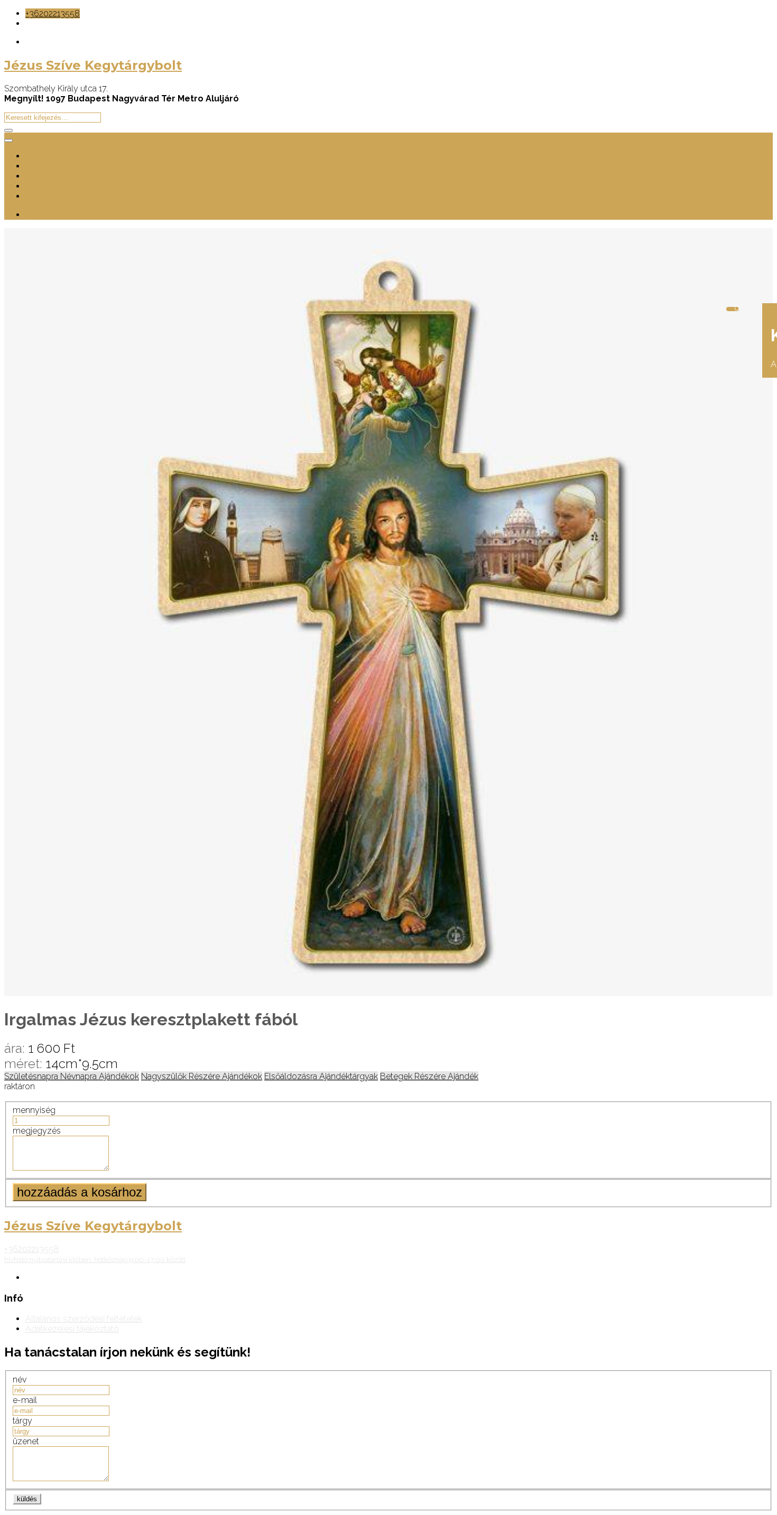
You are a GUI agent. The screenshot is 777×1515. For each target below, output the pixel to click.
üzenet (26, 1441)
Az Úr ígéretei (51, 186)
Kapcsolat (44, 196)
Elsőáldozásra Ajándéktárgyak (321, 1076)
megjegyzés (37, 1131)
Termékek (43, 166)
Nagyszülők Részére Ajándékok (201, 1076)
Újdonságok (48, 176)
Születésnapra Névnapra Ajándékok (71, 1076)
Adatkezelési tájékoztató (72, 1329)
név (19, 1379)
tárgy (22, 1421)
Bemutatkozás (53, 156)
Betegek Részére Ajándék (429, 1076)
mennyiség (34, 1110)
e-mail (25, 1400)
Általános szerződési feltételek (83, 1319)
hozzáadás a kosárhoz (79, 1192)
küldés (27, 1499)
